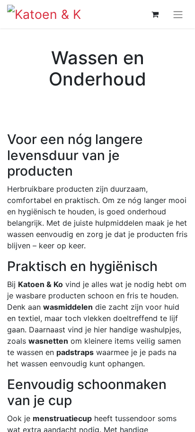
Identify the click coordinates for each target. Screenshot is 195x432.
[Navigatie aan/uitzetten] (178, 14)
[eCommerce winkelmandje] (154, 14)
